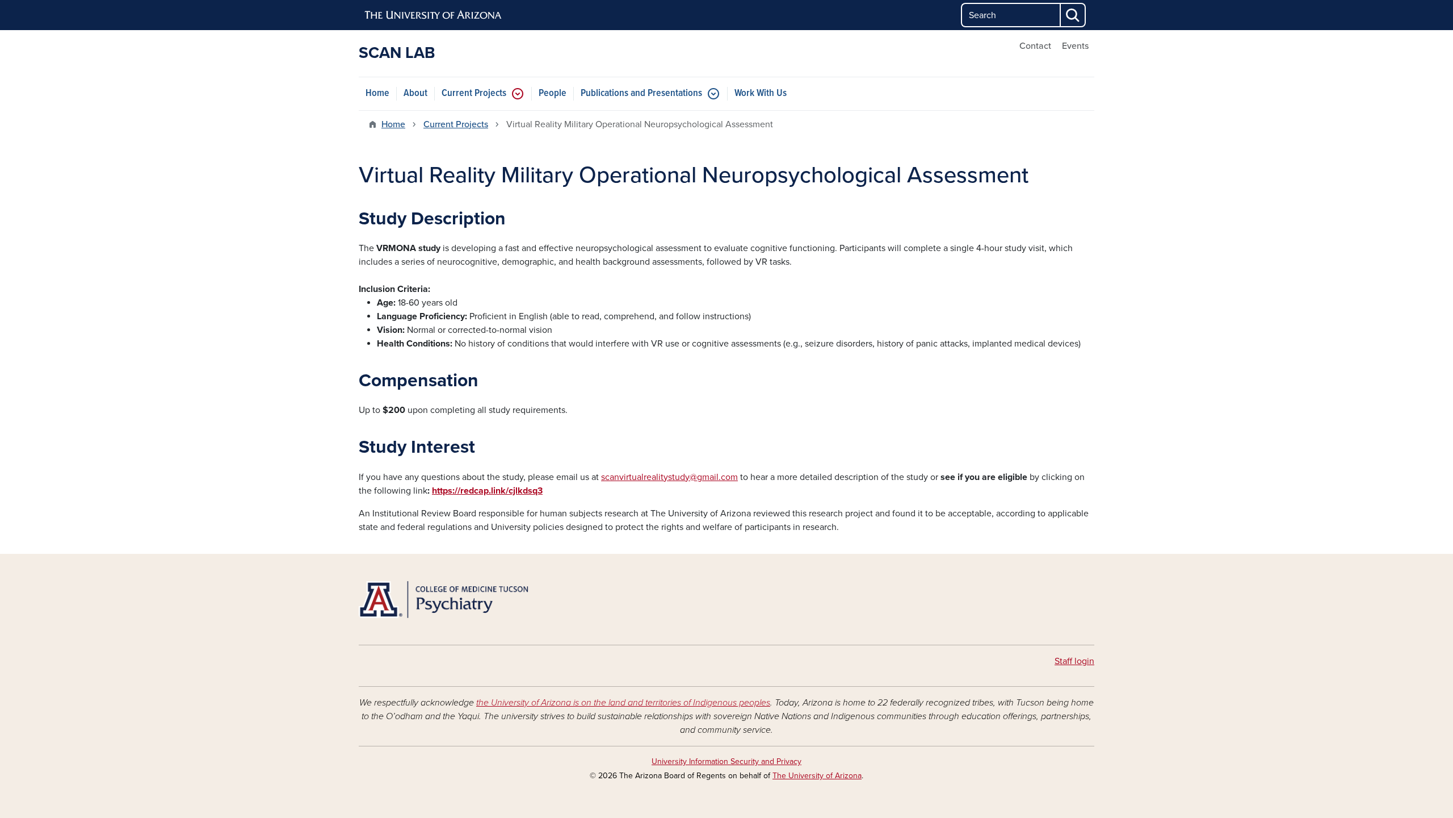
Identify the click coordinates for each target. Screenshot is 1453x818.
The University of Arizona (817, 776)
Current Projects (474, 93)
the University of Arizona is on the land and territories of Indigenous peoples (623, 702)
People (552, 93)
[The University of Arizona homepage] (433, 15)
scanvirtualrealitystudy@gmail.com (669, 477)
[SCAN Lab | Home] (477, 599)
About (415, 93)
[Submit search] (1073, 15)
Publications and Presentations (641, 93)
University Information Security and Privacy (726, 761)
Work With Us (760, 93)
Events (1075, 46)
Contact (1035, 46)
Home (377, 93)
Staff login (1074, 661)
